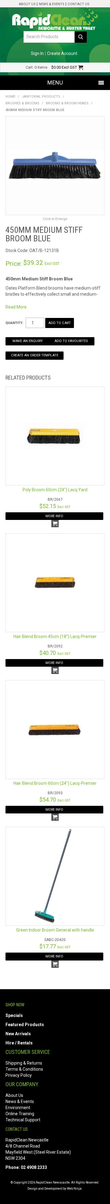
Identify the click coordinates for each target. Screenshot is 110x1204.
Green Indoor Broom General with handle (55, 930)
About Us (27, 4)
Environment (18, 1107)
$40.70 (55, 653)
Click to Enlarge (55, 219)
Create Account (62, 53)
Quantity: (14, 323)
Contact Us (78, 4)
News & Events (51, 4)
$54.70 (55, 799)
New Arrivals (18, 1033)
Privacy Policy (19, 1075)
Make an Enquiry (28, 341)
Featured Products (25, 1024)
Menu (55, 82)
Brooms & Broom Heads (67, 103)
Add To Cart (55, 523)
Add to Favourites (71, 341)
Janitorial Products (41, 97)
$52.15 (55, 506)
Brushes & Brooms (22, 103)
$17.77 (55, 946)
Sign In (37, 53)
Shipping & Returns (24, 1063)
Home (10, 97)
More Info (54, 516)
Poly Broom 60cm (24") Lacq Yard (55, 489)
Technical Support (23, 1119)
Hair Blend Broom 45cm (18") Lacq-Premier (55, 636)
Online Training (20, 1113)
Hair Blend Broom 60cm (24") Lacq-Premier (55, 783)
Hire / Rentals (19, 1042)
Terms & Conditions (24, 1069)
